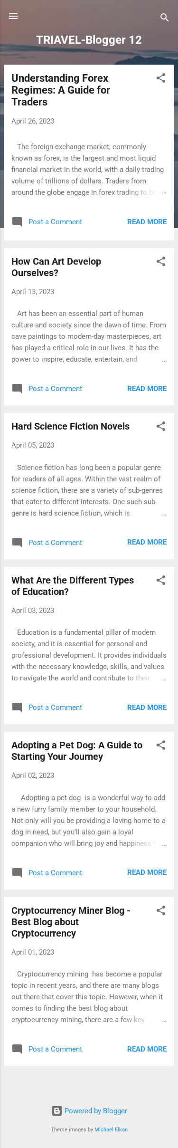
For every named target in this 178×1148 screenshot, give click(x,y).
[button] (161, 79)
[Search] (164, 19)
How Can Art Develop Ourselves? (56, 267)
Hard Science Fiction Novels (70, 426)
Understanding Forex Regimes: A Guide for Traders (60, 90)
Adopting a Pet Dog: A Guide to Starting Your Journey (76, 750)
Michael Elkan (111, 1130)
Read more (147, 222)
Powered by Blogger (95, 1111)
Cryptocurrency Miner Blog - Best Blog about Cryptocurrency (71, 922)
